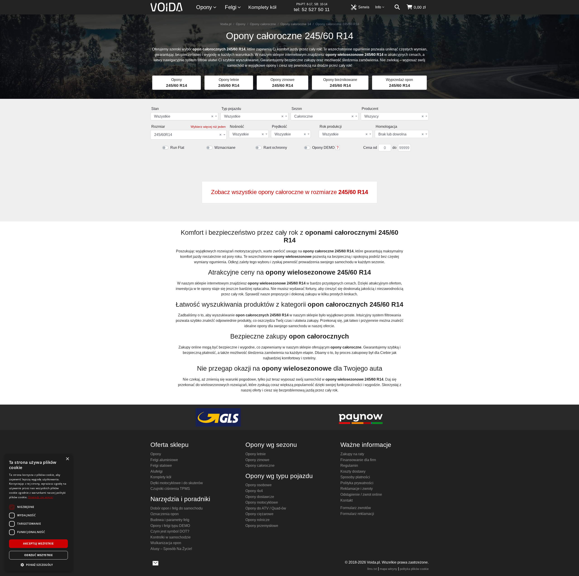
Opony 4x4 (254, 491)
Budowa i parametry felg (169, 520)
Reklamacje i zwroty (356, 489)
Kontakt (346, 500)
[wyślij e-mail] (155, 563)
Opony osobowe (258, 485)
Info (378, 7)
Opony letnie (255, 454)
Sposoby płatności (355, 477)
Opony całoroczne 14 (295, 24)
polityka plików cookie (414, 569)
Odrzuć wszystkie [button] (38, 555)
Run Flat (177, 147)
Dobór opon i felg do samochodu (176, 508)
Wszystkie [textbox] (183, 116)
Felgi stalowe (161, 465)
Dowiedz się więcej (40, 497)
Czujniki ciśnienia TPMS (170, 489)
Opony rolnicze (257, 520)
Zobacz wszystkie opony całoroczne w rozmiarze (289, 192)
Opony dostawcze (259, 497)
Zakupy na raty (352, 454)
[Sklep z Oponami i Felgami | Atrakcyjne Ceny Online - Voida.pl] (167, 7)
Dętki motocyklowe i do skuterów (176, 483)
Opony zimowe (257, 460)
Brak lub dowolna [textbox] (401, 134)
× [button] (67, 459)
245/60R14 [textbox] (187, 135)
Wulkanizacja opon (165, 543)
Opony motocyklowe (261, 502)
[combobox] (184, 116)
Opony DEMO (323, 147)
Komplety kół (262, 7)
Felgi (230, 7)
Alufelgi (156, 471)
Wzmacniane (224, 147)
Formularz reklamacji (357, 514)
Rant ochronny (275, 147)
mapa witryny (388, 569)
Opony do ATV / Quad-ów (265, 508)
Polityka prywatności (356, 483)
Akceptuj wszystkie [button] (38, 543)
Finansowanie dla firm (358, 460)
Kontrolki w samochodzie (170, 537)
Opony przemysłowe (261, 526)
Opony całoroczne (263, 24)
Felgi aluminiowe (164, 460)
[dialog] (38, 512)
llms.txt (372, 569)
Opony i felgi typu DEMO (170, 526)
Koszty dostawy (352, 471)
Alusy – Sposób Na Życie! (171, 549)
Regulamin (349, 465)
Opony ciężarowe (259, 514)
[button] (38, 564)
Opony (204, 7)
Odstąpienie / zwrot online (361, 494)
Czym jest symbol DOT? (169, 531)
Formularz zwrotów (355, 508)
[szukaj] (397, 7)
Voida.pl (225, 24)
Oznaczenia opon (164, 514)
